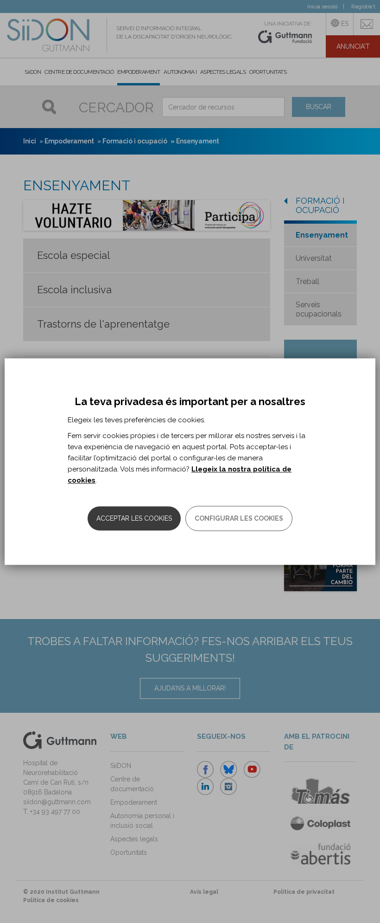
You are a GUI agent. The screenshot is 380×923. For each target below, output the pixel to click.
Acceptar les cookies (134, 518)
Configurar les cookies (239, 518)
